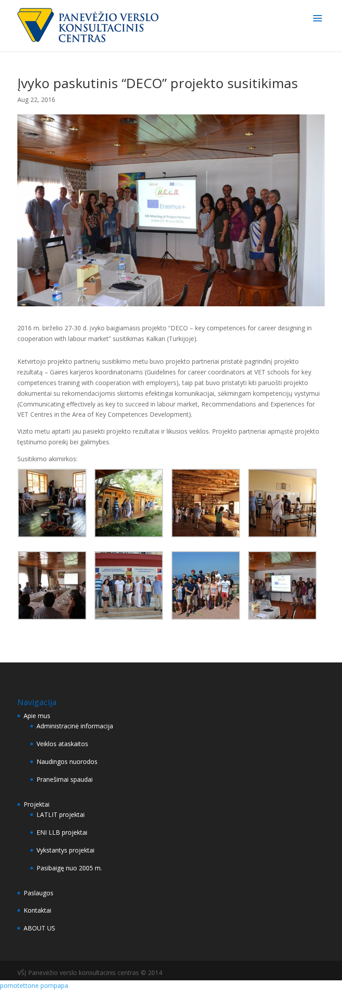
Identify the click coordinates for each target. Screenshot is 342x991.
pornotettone (19, 985)
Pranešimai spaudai (65, 779)
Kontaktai (37, 910)
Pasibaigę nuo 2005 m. (69, 868)
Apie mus (37, 715)
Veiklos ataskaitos (62, 743)
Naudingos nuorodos (67, 761)
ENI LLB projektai (62, 832)
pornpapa (54, 985)
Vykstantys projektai (65, 850)
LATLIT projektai (61, 814)
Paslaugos (38, 893)
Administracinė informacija (75, 726)
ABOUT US (39, 928)
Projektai (36, 804)
